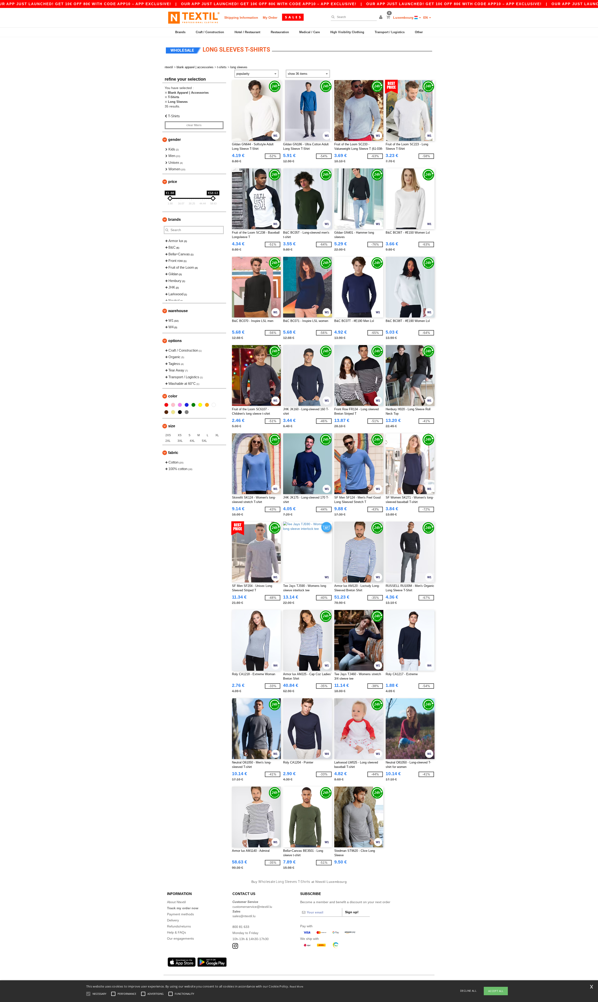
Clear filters (194, 125)
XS (180, 435)
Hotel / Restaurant (247, 32)
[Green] (193, 405)
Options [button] (175, 341)
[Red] (166, 405)
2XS (168, 435)
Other (419, 32)
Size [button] (171, 426)
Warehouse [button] (178, 311)
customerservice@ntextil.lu (252, 907)
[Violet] (180, 405)
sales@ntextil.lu (244, 916)
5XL (204, 440)
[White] (214, 405)
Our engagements (180, 938)
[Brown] (166, 412)
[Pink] (173, 405)
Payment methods (180, 914)
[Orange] (207, 405)
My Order (270, 17)
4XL (192, 440)
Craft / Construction (210, 32)
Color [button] (172, 396)
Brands (180, 32)
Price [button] (172, 182)
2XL (168, 440)
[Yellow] (200, 405)
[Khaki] (173, 412)
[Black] (180, 412)
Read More (296, 986)
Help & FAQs (176, 932)
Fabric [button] (173, 453)
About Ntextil (176, 902)
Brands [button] (174, 219)
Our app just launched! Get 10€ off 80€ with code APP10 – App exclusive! (268, 4)
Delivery (173, 920)
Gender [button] (174, 140)
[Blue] (187, 405)
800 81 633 (240, 927)
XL (217, 435)
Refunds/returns (179, 926)
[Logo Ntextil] (194, 18)
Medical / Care (309, 32)
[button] (381, 17)
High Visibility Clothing (347, 32)
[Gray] (187, 412)
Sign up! (352, 912)
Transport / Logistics (390, 32)
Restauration (280, 32)
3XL (180, 440)
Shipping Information (241, 17)
